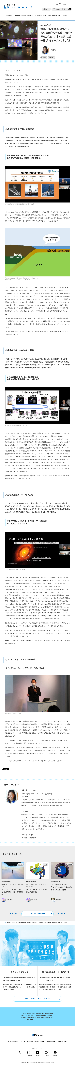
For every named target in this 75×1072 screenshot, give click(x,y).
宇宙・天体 (51, 57)
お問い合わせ (61, 1041)
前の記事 (14, 913)
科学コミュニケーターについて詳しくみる (37, 999)
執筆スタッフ (46, 9)
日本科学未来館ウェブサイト (16, 1041)
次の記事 (60, 913)
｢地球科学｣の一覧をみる (37, 913)
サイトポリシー (50, 1041)
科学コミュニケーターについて (61, 9)
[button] (59, 3)
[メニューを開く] (67, 3)
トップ (4, 15)
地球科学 (43, 57)
